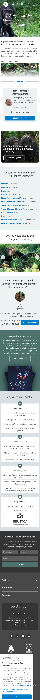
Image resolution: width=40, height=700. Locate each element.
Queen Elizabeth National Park (14, 209)
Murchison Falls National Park (13, 202)
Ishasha (4, 216)
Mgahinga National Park (11, 223)
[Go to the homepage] (20, 4)
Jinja (3, 191)
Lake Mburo (6, 194)
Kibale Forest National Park (12, 198)
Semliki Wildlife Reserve (11, 205)
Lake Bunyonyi (7, 212)
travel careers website (20, 625)
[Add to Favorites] (4, 33)
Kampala (4, 187)
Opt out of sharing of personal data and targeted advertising (16, 690)
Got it (17, 697)
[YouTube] (23, 636)
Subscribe (20, 564)
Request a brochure (20, 358)
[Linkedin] (29, 636)
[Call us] (5, 4)
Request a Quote (14, 158)
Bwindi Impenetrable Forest (12, 220)
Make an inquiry (20, 118)
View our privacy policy (23, 685)
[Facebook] (11, 636)
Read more (20, 81)
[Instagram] (17, 636)
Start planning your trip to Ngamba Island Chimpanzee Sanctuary (18, 148)
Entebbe (32, 44)
